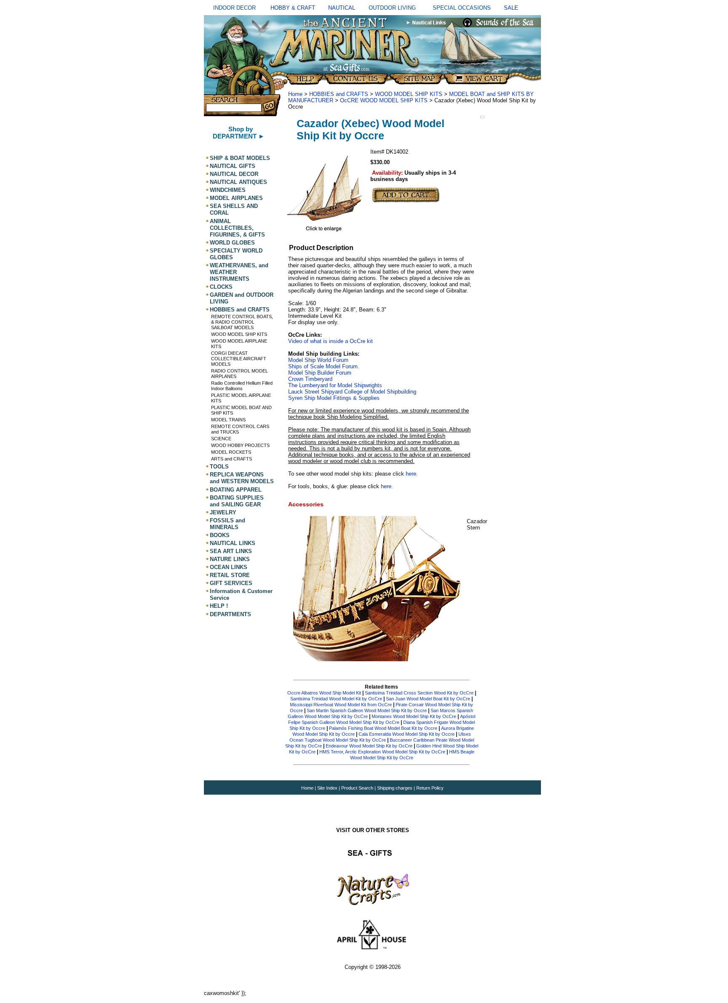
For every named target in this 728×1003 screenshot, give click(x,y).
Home (295, 94)
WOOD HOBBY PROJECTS (240, 445)
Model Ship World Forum (318, 360)
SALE (511, 8)
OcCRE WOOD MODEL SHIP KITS (384, 100)
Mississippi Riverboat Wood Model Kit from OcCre (341, 704)
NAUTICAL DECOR (234, 174)
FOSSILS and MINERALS (227, 523)
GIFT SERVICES (231, 583)
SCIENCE (221, 438)
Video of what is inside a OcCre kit (330, 341)
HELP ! (219, 606)
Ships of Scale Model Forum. (323, 366)
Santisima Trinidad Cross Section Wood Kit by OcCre (419, 692)
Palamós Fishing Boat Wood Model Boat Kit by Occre (383, 728)
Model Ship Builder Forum (319, 373)
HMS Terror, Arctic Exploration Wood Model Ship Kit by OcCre (382, 751)
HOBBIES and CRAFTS (240, 309)
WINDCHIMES (228, 190)
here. (412, 474)
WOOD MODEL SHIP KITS (239, 334)
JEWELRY (223, 512)
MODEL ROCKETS (231, 452)
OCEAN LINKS (228, 567)
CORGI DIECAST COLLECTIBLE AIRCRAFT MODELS (238, 359)
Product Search (357, 787)
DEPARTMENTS (230, 614)
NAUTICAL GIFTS (232, 166)
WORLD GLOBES (232, 242)
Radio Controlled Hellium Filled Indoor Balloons (242, 385)
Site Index (327, 787)
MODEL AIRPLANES (236, 198)
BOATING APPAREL (236, 490)
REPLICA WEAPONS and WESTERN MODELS (242, 477)
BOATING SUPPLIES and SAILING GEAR (237, 501)
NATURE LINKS (230, 559)
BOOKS (220, 535)
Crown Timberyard (310, 379)
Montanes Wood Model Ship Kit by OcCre (414, 716)
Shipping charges (395, 787)
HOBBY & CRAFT (292, 8)
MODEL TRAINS (228, 419)
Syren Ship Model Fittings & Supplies (334, 398)
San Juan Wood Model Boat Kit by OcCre (428, 698)
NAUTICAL (341, 8)
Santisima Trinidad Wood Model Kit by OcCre (336, 698)
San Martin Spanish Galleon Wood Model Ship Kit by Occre (367, 710)
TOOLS (219, 466)
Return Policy (430, 787)
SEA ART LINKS (231, 551)
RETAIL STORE (230, 575)
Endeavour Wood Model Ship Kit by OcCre (369, 745)
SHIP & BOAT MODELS (240, 158)
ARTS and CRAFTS (231, 458)
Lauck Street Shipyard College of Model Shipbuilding (352, 391)
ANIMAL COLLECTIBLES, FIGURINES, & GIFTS (237, 228)
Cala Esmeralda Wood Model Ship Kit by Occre (407, 734)
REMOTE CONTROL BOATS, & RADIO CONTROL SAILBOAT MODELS (242, 322)
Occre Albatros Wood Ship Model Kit (324, 692)
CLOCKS (221, 287)
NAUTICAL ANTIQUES (238, 182)
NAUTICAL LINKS (232, 543)
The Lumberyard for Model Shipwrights (335, 385)
